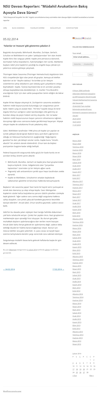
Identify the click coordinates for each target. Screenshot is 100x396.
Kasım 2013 (77, 322)
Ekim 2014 (76, 288)
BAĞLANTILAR (55, 28)
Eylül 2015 (76, 253)
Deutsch (78, 38)
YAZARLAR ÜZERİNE (37, 28)
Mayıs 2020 (77, 140)
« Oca (75, 375)
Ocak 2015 (76, 278)
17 (73, 369)
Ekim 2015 (76, 250)
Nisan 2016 (77, 231)
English (87, 38)
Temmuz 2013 (78, 335)
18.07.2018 (77, 122)
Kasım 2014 (77, 285)
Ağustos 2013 (78, 332)
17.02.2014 (58, 269)
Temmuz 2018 (78, 147)
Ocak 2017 (76, 203)
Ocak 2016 (76, 241)
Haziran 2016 (78, 225)
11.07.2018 (77, 125)
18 (77, 369)
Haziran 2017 (78, 187)
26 (80, 372)
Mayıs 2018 (77, 153)
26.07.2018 (77, 119)
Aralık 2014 (77, 281)
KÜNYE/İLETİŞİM (72, 28)
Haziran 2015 (78, 263)
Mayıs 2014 (77, 303)
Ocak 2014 (76, 316)
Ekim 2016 (76, 213)
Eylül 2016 (76, 216)
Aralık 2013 (77, 319)
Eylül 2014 (76, 291)
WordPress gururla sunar (12, 391)
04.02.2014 (9, 269)
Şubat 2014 (77, 313)
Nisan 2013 (77, 344)
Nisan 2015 (77, 269)
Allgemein (13, 250)
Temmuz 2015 (78, 259)
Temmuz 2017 (78, 184)
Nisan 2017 (77, 194)
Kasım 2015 (77, 247)
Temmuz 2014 (78, 297)
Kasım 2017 (77, 172)
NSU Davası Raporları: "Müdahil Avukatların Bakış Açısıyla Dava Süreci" (45, 9)
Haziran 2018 (78, 150)
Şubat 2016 (77, 238)
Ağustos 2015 (78, 256)
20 (84, 369)
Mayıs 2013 (77, 341)
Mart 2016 (76, 234)
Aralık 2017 (77, 169)
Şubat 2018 (77, 162)
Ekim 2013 (76, 325)
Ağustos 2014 (78, 294)
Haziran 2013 (78, 338)
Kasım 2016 (77, 209)
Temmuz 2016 (78, 222)
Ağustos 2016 (78, 219)
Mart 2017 (76, 197)
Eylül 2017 (76, 178)
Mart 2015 (76, 272)
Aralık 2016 (77, 206)
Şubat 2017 (77, 200)
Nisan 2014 (77, 306)
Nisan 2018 (77, 156)
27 (84, 372)
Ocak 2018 (76, 166)
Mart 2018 (76, 159)
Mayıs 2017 (77, 191)
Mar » (91, 375)
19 (80, 369)
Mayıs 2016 (77, 228)
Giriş (5, 28)
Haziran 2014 (78, 300)
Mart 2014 (76, 310)
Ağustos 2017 (78, 181)
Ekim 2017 (76, 175)
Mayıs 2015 (77, 266)
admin (47, 250)
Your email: (77, 53)
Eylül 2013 (76, 328)
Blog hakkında (18, 28)
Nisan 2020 (77, 144)
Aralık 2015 (77, 244)
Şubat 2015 (77, 275)
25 (77, 372)
